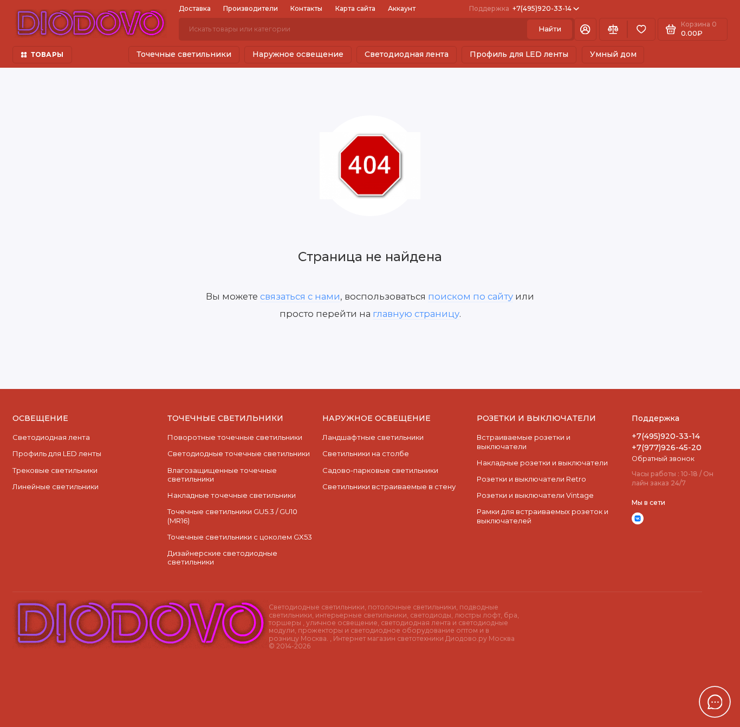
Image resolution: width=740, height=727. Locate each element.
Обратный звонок (663, 459)
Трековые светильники (55, 470)
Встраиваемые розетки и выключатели (523, 441)
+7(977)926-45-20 (667, 447)
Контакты (306, 8)
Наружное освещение (297, 54)
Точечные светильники (184, 54)
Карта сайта (355, 8)
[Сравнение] (613, 29)
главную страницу (416, 313)
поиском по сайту (470, 296)
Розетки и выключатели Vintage (535, 495)
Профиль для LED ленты (519, 54)
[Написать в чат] (715, 702)
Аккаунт (402, 8)
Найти (549, 28)
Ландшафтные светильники (373, 437)
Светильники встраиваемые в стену (389, 486)
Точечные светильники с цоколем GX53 (239, 537)
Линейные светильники (55, 486)
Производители (250, 8)
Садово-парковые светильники (380, 470)
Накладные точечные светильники (231, 495)
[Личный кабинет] (585, 29)
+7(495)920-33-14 (520, 8)
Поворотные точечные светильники (234, 437)
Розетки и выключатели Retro (531, 479)
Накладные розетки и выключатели (542, 462)
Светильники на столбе (365, 453)
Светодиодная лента (407, 54)
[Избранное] (641, 29)
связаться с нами (300, 296)
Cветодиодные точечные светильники (238, 453)
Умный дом (613, 54)
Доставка (195, 8)
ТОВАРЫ (47, 54)
